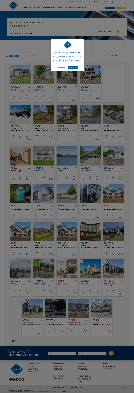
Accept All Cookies (73, 67)
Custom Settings (61, 67)
